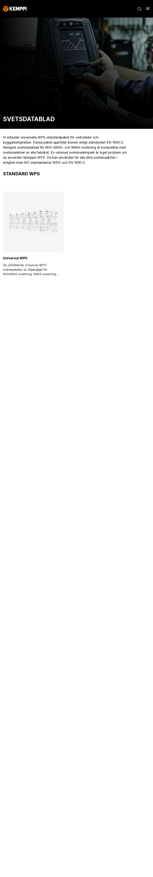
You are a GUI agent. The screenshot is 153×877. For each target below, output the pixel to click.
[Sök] (139, 9)
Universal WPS (15, 258)
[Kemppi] (15, 9)
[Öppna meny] (148, 8)
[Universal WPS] (33, 222)
